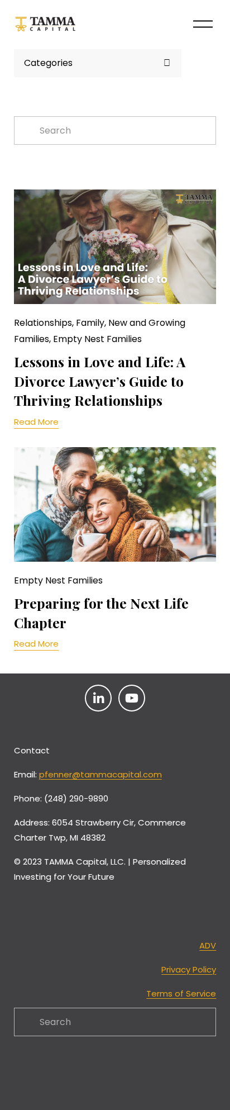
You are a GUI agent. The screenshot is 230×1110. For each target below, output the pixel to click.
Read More (36, 422)
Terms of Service (181, 993)
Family (90, 322)
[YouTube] (131, 698)
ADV (207, 945)
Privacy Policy (188, 969)
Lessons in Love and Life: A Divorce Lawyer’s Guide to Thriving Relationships (99, 380)
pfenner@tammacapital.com (100, 774)
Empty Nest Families (97, 339)
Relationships (43, 322)
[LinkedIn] (98, 698)
